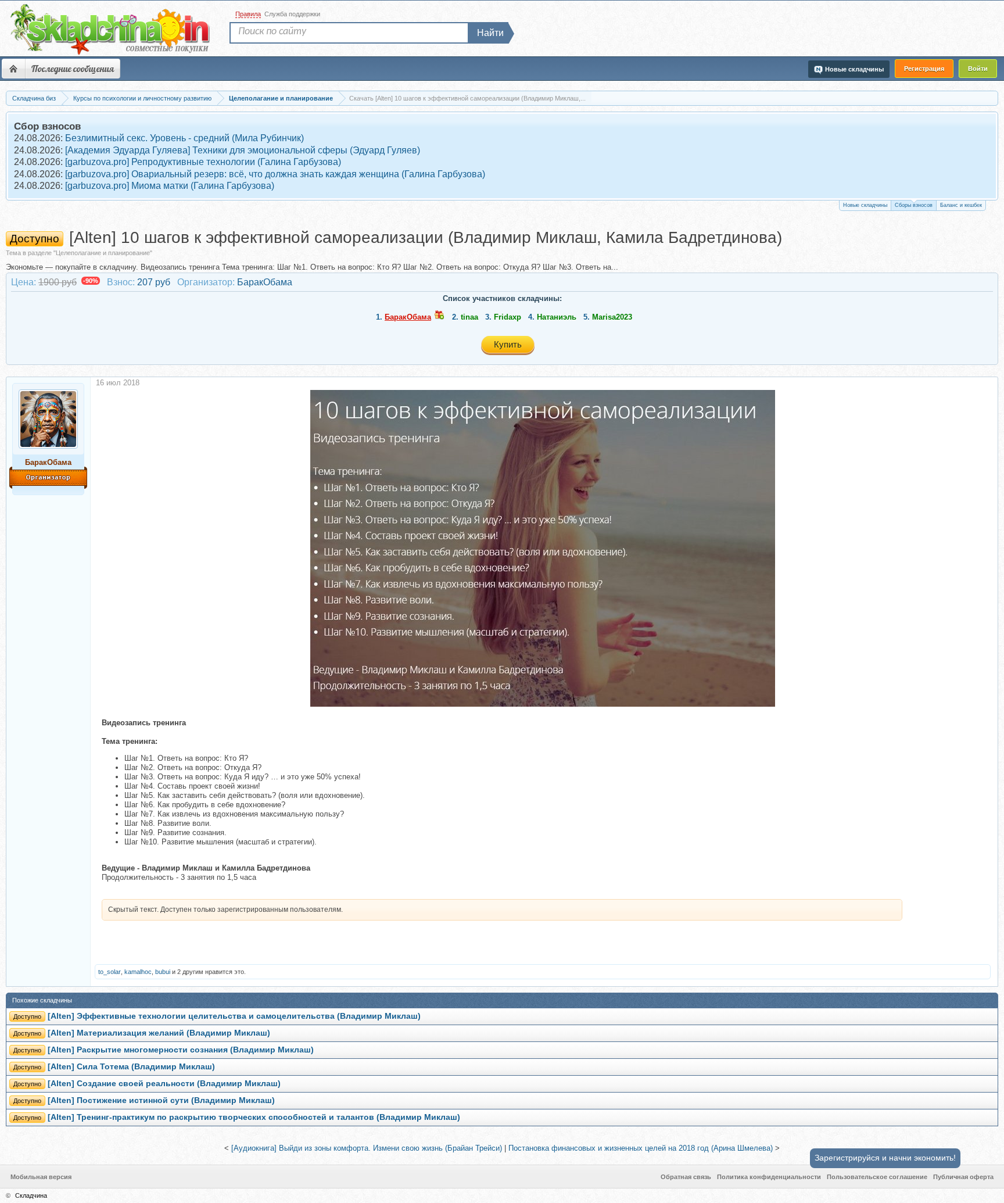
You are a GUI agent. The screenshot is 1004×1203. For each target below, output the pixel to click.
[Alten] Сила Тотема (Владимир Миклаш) (131, 1066)
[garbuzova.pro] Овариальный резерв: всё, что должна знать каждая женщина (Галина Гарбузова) (275, 174)
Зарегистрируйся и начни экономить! (885, 1157)
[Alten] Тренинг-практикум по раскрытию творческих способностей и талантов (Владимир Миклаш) (254, 1117)
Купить (508, 344)
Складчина (31, 1195)
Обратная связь (686, 1176)
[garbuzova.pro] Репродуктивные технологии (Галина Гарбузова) (203, 162)
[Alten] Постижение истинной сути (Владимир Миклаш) (161, 1100)
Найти (490, 33)
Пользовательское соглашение (877, 1176)
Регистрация (924, 68)
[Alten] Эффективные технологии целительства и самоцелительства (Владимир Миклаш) (234, 1016)
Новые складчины (865, 205)
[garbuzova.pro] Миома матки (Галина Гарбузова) (169, 186)
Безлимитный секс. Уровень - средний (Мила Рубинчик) (184, 138)
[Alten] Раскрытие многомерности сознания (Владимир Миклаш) (181, 1050)
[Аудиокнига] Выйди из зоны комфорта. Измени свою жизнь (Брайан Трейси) (366, 1148)
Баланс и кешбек (961, 205)
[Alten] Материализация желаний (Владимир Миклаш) (159, 1033)
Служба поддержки (292, 13)
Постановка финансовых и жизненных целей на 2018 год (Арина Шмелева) (640, 1148)
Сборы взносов (914, 205)
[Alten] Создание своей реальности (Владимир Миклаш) (164, 1083)
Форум (13, 68)
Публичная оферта (963, 1176)
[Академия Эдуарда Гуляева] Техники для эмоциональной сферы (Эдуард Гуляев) (242, 150)
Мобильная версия (40, 1176)
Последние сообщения (72, 68)
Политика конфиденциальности (769, 1176)
